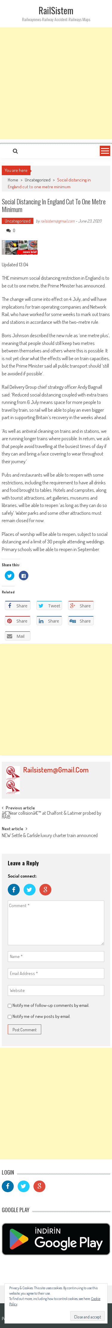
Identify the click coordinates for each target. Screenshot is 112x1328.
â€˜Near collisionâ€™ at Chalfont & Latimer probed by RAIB (51, 815)
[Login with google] (46, 897)
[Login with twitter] (31, 897)
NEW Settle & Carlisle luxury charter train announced (50, 836)
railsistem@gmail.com (58, 220)
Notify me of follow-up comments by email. (51, 1005)
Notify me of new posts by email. (41, 1016)
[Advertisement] (56, 83)
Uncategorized (37, 180)
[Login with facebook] (16, 897)
